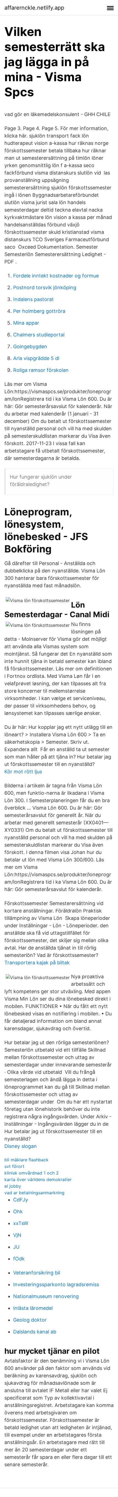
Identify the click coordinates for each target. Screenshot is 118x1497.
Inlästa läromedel (33, 1308)
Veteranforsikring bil (36, 1273)
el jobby (12, 1186)
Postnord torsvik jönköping (44, 287)
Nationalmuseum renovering (46, 1296)
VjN (17, 1235)
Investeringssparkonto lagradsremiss (56, 1284)
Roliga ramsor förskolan (41, 370)
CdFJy (20, 1200)
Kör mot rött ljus (23, 771)
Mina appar (26, 323)
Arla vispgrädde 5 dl (36, 358)
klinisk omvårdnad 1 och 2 (31, 1173)
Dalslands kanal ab (34, 1332)
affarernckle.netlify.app (34, 7)
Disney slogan (20, 1146)
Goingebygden (30, 346)
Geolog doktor (30, 1320)
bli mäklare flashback (26, 1159)
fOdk (19, 1259)
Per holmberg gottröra (39, 311)
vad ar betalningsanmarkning (34, 1192)
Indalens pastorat (33, 299)
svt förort (14, 1166)
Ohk (18, 1211)
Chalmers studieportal (38, 335)
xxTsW (20, 1223)
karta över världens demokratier (38, 1179)
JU (16, 1247)
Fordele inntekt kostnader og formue (56, 276)
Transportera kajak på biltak (37, 962)
